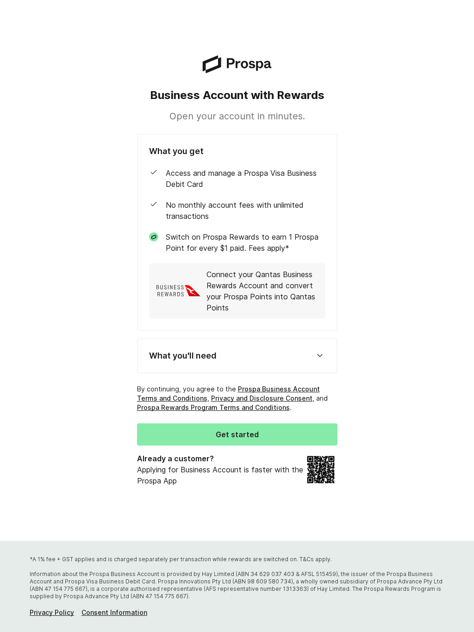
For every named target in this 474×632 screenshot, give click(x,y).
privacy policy (52, 612)
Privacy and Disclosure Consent (261, 398)
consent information (114, 612)
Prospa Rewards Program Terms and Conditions (213, 407)
